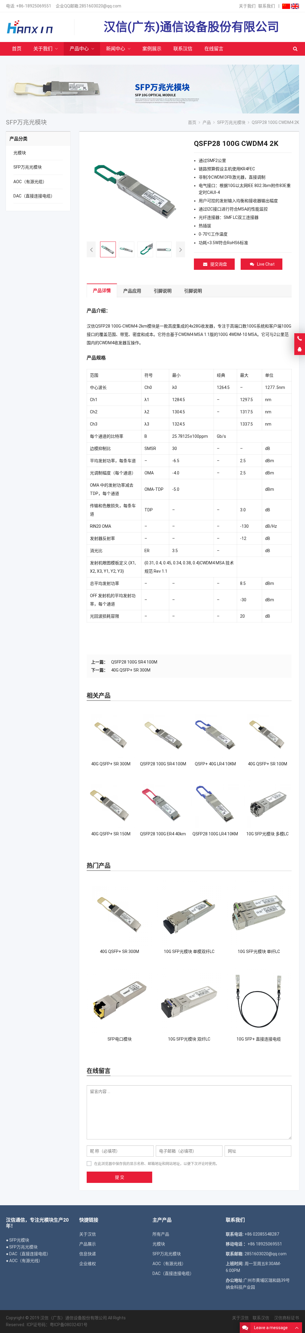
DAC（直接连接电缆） (34, 196)
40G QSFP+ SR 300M (130, 670)
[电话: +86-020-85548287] (299, 338)
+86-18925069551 (33, 6)
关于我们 (247, 6)
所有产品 (160, 1234)
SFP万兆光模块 (27, 167)
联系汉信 (261, 1317)
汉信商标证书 (286, 1317)
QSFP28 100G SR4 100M (134, 662)
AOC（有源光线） (169, 1263)
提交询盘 (218, 264)
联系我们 (266, 6)
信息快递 (87, 1253)
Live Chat (266, 264)
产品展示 (87, 1244)
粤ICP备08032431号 (69, 1324)
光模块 (19, 152)
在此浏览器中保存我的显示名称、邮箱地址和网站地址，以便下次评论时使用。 (156, 1164)
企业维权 (87, 1263)
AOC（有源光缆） (30, 181)
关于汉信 (87, 1234)
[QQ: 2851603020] (299, 349)
